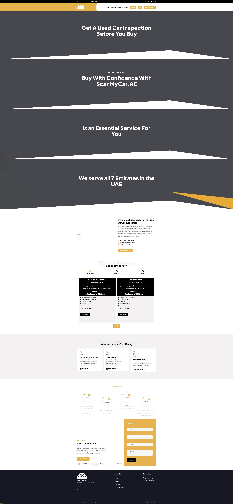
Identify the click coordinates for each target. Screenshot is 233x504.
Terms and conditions (120, 487)
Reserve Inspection (149, 7)
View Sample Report (84, 311)
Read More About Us (125, 250)
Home (108, 7)
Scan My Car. (95, 502)
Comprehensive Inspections (89, 357)
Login (140, 7)
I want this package (86, 308)
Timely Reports (111, 357)
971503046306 (94, 1)
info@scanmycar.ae (83, 1)
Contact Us (120, 7)
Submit (131, 460)
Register (133, 7)
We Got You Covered (139, 359)
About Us (113, 7)
